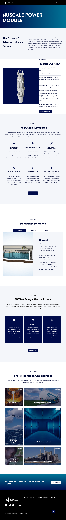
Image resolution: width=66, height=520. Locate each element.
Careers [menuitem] (32, 497)
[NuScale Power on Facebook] (16, 504)
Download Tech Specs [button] (45, 111)
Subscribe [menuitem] (39, 497)
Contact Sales (56, 482)
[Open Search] (56, 2)
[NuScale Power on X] (6, 504)
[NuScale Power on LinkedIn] (9, 504)
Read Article (42, 402)
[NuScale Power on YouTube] (19, 504)
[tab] (19, 230)
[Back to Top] (53, 511)
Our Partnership (33, 350)
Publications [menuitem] (52, 497)
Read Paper (14, 441)
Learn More (14, 402)
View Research (33, 193)
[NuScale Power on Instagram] (13, 504)
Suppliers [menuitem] (45, 497)
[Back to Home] (9, 2)
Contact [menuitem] (26, 497)
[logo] (11, 499)
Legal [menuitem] (26, 513)
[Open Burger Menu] (60, 3)
